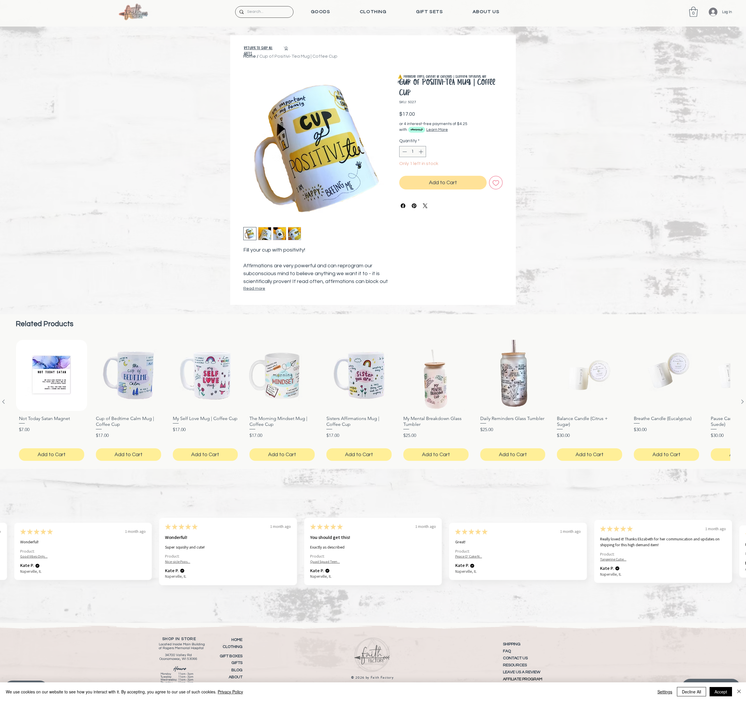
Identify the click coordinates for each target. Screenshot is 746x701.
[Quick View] (51, 375)
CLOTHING (232, 647)
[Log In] (709, 12)
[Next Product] (742, 401)
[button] (320, 11)
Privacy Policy (230, 692)
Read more (254, 289)
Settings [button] (664, 692)
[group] (373, 402)
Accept (721, 692)
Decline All (691, 692)
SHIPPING (511, 644)
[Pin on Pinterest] (414, 205)
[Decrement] (404, 151)
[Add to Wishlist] (496, 182)
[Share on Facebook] (403, 205)
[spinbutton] (413, 151)
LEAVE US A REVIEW (521, 672)
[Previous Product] (3, 401)
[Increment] (421, 151)
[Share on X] (425, 205)
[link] (693, 12)
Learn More (437, 130)
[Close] (739, 691)
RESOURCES (515, 665)
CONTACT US (515, 658)
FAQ (507, 651)
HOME (236, 640)
